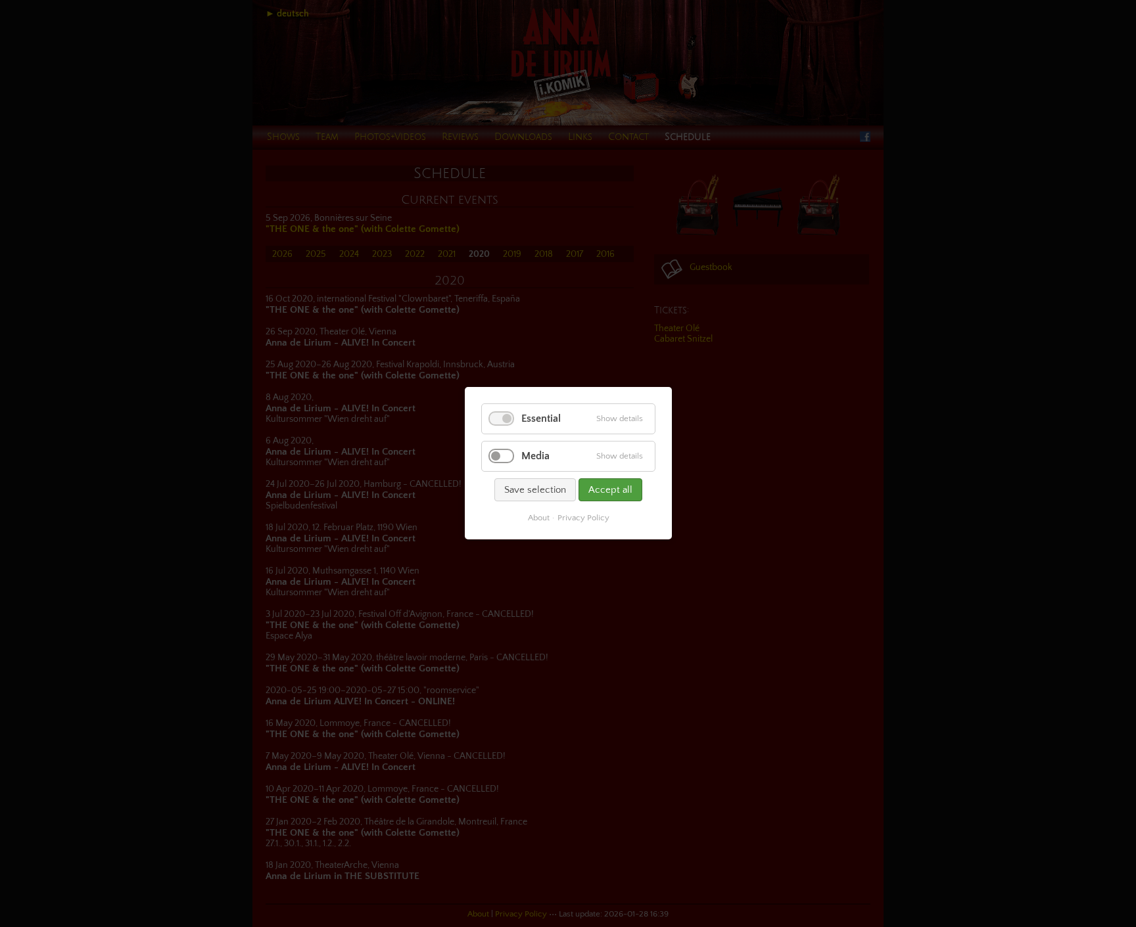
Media (535, 457)
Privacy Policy (583, 518)
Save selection (535, 490)
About (538, 518)
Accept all (610, 490)
